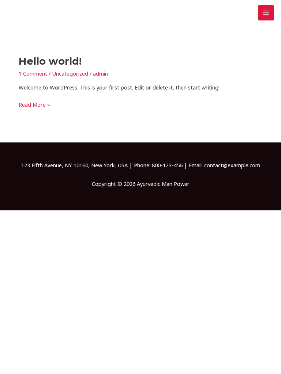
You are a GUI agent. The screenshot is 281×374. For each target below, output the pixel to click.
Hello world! (50, 61)
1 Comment (33, 73)
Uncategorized (70, 73)
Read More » (34, 104)
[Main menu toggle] (266, 12)
